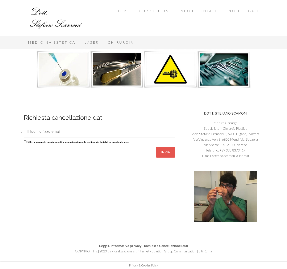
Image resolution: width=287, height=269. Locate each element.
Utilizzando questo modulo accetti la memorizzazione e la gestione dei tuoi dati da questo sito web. (78, 142)
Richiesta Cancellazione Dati (166, 246)
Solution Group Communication (174, 251)
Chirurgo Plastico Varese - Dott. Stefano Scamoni (57, 18)
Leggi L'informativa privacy (120, 246)
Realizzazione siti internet (131, 251)
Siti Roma (205, 251)
